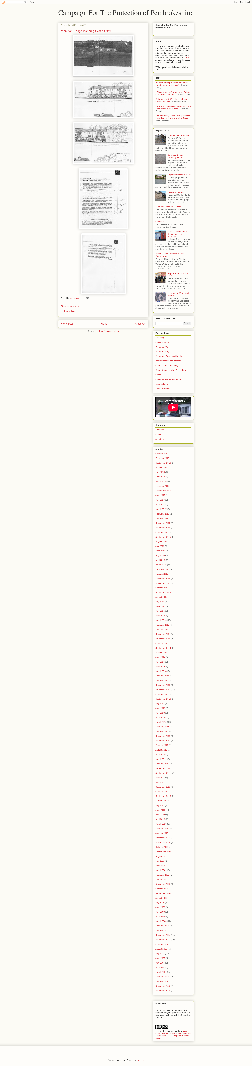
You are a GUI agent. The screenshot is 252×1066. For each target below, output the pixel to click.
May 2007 (160, 963)
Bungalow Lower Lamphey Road (175, 156)
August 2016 (161, 541)
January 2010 (161, 833)
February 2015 (162, 625)
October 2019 (161, 453)
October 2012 (161, 745)
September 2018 (163, 463)
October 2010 (161, 791)
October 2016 (161, 532)
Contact (159, 434)
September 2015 (163, 592)
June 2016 (160, 551)
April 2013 (160, 717)
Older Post (140, 323)
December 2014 (162, 634)
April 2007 (160, 967)
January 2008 (161, 930)
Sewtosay (159, 337)
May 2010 (160, 814)
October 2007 (161, 944)
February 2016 (162, 569)
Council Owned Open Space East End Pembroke (177, 234)
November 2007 (162, 939)
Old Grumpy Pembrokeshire (168, 379)
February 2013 (162, 726)
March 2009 (161, 870)
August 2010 (161, 801)
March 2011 (160, 782)
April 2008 (160, 916)
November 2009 (162, 842)
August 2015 (161, 597)
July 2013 (159, 703)
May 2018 (160, 472)
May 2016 (160, 555)
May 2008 (160, 912)
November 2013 (162, 689)
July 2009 (159, 861)
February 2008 (162, 925)
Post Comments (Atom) (109, 331)
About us (159, 439)
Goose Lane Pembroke (178, 135)
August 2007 (161, 949)
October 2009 (161, 847)
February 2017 (162, 514)
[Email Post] (87, 298)
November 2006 (162, 990)
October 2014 (161, 643)
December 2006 (162, 986)
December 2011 (162, 768)
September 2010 (163, 796)
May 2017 (160, 500)
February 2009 (162, 875)
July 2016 (159, 546)
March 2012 (161, 759)
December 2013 (162, 685)
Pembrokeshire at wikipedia (168, 361)
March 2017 (161, 509)
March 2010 (161, 824)
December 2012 (162, 736)
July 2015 (159, 602)
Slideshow (160, 429)
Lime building (161, 384)
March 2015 (161, 620)
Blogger (140, 1060)
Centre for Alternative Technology (170, 370)
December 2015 (162, 578)
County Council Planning (166, 365)
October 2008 (161, 889)
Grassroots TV (162, 342)
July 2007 (159, 953)
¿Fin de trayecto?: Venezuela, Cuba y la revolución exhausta (172, 93)
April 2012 (160, 754)
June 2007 (160, 958)
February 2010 (162, 828)
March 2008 (161, 921)
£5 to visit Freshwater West (168, 207)
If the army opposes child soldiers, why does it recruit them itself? (173, 107)
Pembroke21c (161, 347)
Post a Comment (71, 311)
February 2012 (162, 764)
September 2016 (163, 537)
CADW (158, 374)
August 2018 (161, 467)
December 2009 (162, 838)
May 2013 (160, 713)
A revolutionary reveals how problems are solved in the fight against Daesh (172, 117)
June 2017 (160, 495)
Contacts (159, 221)
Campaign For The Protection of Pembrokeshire (125, 12)
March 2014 (161, 671)
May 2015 (160, 611)
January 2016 (161, 574)
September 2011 (163, 773)
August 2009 (161, 856)
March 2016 (161, 564)
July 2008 (159, 902)
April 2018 (160, 476)
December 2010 (162, 787)
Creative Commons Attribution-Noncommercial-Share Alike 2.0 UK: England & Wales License (173, 1034)
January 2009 (161, 879)
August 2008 (161, 898)
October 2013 (161, 694)
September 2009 (163, 852)
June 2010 (160, 810)
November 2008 (162, 884)
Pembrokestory (162, 351)
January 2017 (161, 518)
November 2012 (162, 740)
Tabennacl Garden (176, 192)
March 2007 (161, 972)
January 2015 (161, 629)
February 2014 (162, 676)
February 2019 (162, 458)
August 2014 (161, 652)
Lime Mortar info (163, 388)
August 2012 (161, 750)
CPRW (187, 57)
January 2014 (161, 680)
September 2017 (163, 490)
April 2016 (160, 560)
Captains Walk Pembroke (179, 175)
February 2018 (162, 486)
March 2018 (161, 481)
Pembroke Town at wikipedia (168, 356)
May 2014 (160, 662)
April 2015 (160, 615)
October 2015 (161, 588)
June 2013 (160, 708)
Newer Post (67, 323)
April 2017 (160, 504)
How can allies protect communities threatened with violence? (171, 83)
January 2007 (161, 981)
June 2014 (160, 657)
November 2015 (162, 583)
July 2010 (159, 805)
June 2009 (160, 865)
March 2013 (161, 722)
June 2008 (160, 907)
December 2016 (162, 523)
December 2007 (162, 935)
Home (104, 323)
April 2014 (160, 666)
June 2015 (160, 606)
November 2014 (162, 639)
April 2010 (160, 819)
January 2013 (161, 731)
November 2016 (162, 527)
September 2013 (163, 699)
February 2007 (162, 976)
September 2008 (163, 893)
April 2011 (160, 777)
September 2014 (163, 648)
